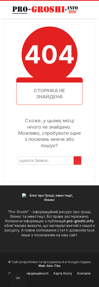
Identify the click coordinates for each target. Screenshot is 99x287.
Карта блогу (63, 273)
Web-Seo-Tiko (49, 266)
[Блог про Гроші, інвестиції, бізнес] (45, 9)
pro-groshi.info (80, 221)
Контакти (84, 273)
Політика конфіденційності (28, 273)
